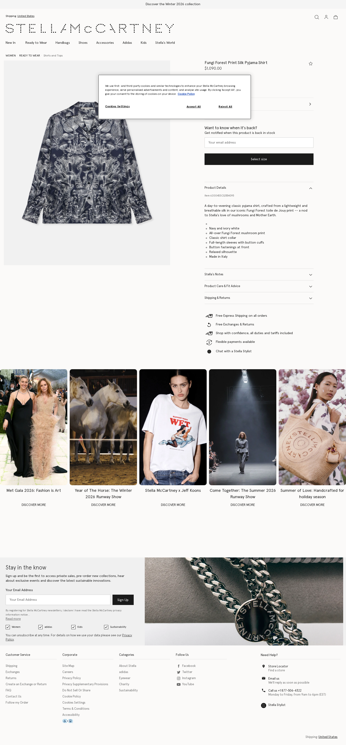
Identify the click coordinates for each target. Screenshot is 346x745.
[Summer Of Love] (312, 427)
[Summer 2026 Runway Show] (242, 427)
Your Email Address (19, 590)
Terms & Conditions (75, 708)
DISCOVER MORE (34, 505)
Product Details (215, 188)
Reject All (225, 106)
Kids (79, 627)
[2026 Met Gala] (33, 427)
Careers (67, 672)
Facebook (189, 666)
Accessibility (71, 715)
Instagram (189, 678)
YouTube (188, 684)
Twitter (187, 672)
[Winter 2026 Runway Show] (103, 427)
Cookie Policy (71, 696)
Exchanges (13, 672)
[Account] (326, 17)
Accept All (194, 106)
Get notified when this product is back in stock (240, 133)
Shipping (11, 666)
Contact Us (13, 696)
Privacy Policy (71, 678)
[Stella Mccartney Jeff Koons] (173, 427)
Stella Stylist (277, 705)
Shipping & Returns (217, 298)
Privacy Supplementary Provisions (85, 684)
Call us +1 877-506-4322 (285, 690)
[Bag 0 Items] (335, 17)
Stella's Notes (214, 274)
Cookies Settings (73, 702)
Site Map (68, 666)
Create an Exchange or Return (26, 684)
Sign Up (123, 600)
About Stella (127, 666)
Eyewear (124, 678)
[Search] (317, 17)
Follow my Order (17, 702)
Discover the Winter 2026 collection (173, 4)
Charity (124, 684)
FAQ (8, 690)
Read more (13, 619)
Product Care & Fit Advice (222, 286)
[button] (87, 162)
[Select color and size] (311, 63)
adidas (48, 627)
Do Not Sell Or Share (76, 690)
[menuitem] (13, 43)
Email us (273, 678)
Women (16, 627)
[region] (174, 97)
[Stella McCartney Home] (90, 28)
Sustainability (118, 627)
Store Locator (278, 666)
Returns (11, 678)
